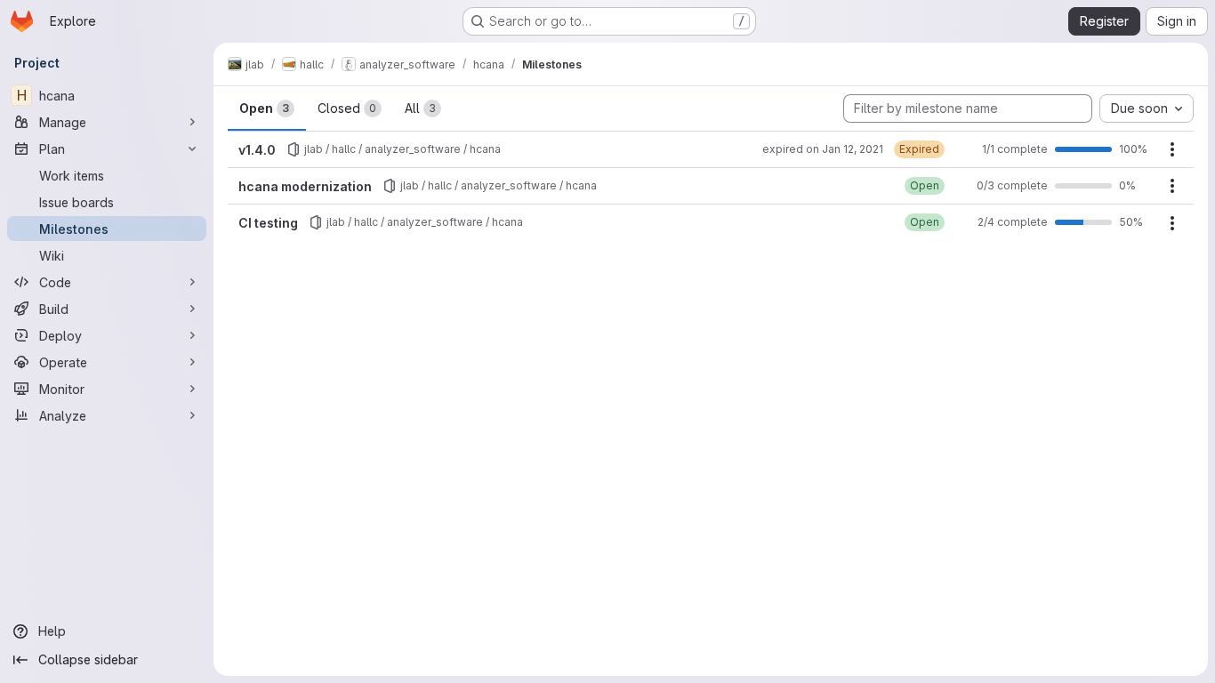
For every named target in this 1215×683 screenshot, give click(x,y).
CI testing (268, 222)
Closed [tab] (347, 108)
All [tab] (420, 108)
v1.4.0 (257, 149)
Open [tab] (264, 108)
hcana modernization (305, 186)
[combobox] (1146, 108)
